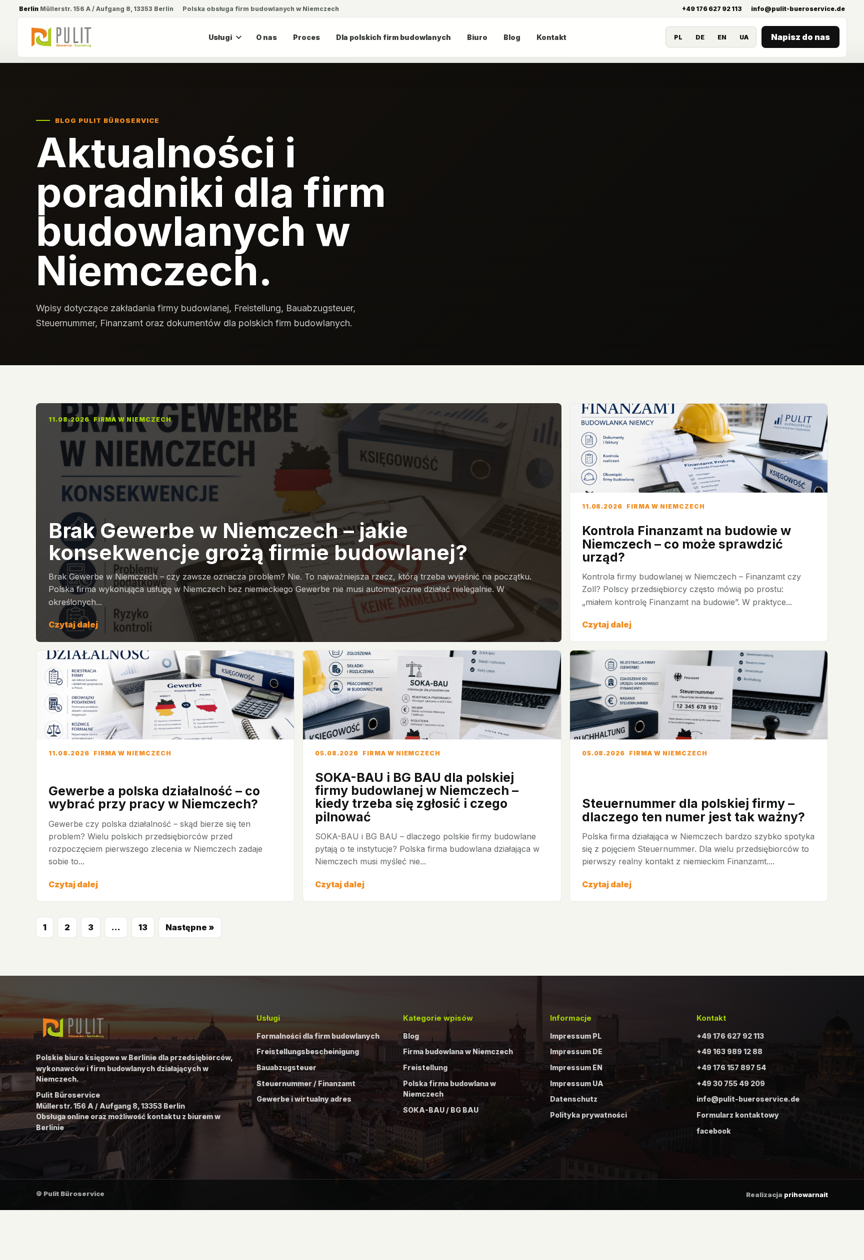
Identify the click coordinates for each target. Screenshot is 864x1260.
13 (143, 927)
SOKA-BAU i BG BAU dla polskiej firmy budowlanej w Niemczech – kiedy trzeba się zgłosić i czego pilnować (416, 797)
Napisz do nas (800, 37)
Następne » (190, 927)
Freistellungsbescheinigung (307, 1051)
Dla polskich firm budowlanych (393, 37)
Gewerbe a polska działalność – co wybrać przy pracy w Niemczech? (154, 797)
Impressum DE (576, 1051)
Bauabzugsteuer (286, 1067)
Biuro (477, 37)
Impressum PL (576, 1036)
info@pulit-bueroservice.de (798, 8)
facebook (713, 1131)
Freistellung (425, 1067)
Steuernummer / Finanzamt (306, 1083)
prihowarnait (806, 1195)
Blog (512, 37)
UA (744, 37)
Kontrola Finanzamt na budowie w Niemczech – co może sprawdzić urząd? (686, 544)
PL (678, 37)
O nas (266, 37)
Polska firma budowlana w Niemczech (449, 1089)
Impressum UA (577, 1083)
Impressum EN (576, 1067)
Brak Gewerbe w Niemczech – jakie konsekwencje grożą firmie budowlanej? (258, 541)
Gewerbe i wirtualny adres (304, 1099)
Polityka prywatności (588, 1115)
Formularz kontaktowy (737, 1115)
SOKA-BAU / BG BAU (440, 1110)
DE (700, 37)
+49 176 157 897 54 (731, 1067)
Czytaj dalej (73, 625)
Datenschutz (574, 1099)
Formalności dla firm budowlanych (318, 1036)
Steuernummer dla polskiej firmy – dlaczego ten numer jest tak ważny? (693, 810)
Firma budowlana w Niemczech (458, 1051)
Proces (306, 37)
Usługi (220, 37)
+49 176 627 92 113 (712, 8)
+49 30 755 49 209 (730, 1083)
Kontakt (551, 37)
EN (722, 37)
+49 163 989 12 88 (729, 1051)
